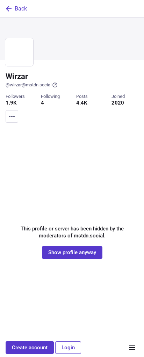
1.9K (11, 103)
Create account (30, 347)
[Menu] (12, 116)
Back (21, 8)
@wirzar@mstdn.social (28, 84)
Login (68, 347)
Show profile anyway (72, 252)
